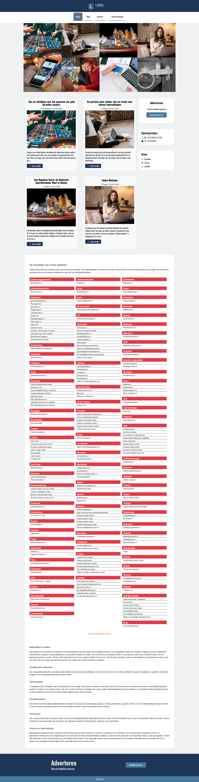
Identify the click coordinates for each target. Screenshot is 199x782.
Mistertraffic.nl (128, 310)
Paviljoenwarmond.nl (84, 390)
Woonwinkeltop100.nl (38, 301)
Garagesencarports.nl (39, 375)
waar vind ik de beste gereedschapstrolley (92, 512)
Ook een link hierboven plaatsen (99, 633)
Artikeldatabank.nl (37, 366)
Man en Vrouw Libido (131, 497)
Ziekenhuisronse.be (38, 608)
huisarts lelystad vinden (85, 515)
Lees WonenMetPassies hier (133, 453)
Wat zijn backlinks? (84, 438)
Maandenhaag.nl (37, 468)
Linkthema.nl (128, 590)
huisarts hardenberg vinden (87, 524)
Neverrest (126, 411)
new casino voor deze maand (41, 444)
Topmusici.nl (81, 500)
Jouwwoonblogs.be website (41, 393)
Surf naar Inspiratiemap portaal (88, 348)
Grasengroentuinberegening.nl (88, 310)
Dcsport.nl (80, 283)
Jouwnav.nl (81, 372)
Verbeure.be (81, 405)
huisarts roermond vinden (132, 608)
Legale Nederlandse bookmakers (135, 506)
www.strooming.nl (37, 617)
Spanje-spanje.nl (129, 480)
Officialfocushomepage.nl (86, 318)
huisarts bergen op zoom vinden (42, 488)
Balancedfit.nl (128, 387)
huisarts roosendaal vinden (87, 420)
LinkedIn (147, 166)
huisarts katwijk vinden (131, 447)
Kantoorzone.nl (36, 292)
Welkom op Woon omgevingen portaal (91, 572)
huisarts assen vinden (131, 605)
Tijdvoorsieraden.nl (38, 480)
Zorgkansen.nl (128, 462)
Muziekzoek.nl (82, 497)
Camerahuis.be (36, 572)
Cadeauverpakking (37, 432)
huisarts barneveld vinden (86, 429)
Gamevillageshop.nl (130, 292)
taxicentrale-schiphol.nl (131, 354)
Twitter (146, 162)
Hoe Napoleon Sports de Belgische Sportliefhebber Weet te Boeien (118, 40)
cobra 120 (34, 324)
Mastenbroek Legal (84, 488)
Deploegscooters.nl (130, 366)
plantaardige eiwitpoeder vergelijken (136, 438)
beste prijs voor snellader (86, 581)
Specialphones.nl (129, 420)
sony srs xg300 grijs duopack (87, 417)
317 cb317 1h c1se (38, 515)
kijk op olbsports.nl (130, 393)
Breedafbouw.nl (36, 283)
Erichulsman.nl (82, 375)
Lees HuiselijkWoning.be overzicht (43, 390)
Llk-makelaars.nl (83, 456)
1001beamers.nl (37, 312)
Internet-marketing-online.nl (87, 474)
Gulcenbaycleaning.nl (38, 477)
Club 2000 (34, 441)
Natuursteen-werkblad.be (40, 599)
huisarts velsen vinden (131, 444)
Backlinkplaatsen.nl (84, 333)
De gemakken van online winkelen (42, 74)
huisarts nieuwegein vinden (41, 491)
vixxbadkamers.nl (129, 581)
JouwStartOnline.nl (84, 336)
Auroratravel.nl (128, 318)
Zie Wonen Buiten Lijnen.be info (42, 497)
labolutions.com (36, 387)
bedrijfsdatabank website (40, 339)
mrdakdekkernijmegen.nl (86, 536)
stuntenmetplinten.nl (84, 545)
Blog (88, 16)
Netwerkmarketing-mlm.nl (132, 345)
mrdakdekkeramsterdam (132, 578)
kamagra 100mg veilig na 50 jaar (43, 330)
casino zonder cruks (38, 450)
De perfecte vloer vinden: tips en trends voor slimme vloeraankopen (80, 40)
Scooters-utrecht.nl (130, 363)
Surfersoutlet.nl (82, 471)
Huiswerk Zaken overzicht (86, 593)
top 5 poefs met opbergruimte (134, 435)
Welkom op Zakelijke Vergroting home (137, 617)
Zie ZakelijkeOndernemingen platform (90, 354)
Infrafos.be (35, 315)
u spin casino (35, 456)
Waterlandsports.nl (130, 390)
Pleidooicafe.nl (36, 310)
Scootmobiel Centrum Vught (133, 560)
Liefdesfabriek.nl (129, 539)
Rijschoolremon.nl (129, 327)
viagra (125, 551)
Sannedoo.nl (35, 307)
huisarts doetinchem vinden (87, 563)
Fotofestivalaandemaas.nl (40, 563)
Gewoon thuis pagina (84, 357)
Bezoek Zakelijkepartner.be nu (88, 527)
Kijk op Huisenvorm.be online (87, 345)
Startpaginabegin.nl (38, 318)
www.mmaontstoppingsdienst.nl (88, 447)
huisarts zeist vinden (84, 560)
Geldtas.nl (34, 551)
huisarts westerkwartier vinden (88, 426)
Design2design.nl (129, 515)
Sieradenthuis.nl (129, 375)
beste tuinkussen (129, 441)
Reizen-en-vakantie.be (85, 396)
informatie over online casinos (42, 333)
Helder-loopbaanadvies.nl (132, 471)
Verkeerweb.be (128, 488)
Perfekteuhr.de (82, 369)
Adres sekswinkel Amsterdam (41, 348)
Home (78, 16)
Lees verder (36, 166)
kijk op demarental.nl (38, 542)
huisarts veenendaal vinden (87, 423)
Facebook (147, 159)
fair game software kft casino (41, 447)
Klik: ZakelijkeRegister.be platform (43, 405)
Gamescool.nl (36, 590)
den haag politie (36, 423)
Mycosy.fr (80, 393)
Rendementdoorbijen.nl (39, 414)
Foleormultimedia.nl (84, 509)
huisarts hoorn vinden (85, 557)
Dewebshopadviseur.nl (131, 527)
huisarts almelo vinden (85, 521)
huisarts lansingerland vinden (41, 384)
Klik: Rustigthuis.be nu (39, 399)
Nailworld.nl (35, 533)
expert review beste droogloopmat (89, 414)
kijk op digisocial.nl (83, 477)
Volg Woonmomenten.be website (43, 402)
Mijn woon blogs (36, 396)
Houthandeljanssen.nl (85, 301)
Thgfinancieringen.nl (38, 554)
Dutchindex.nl (82, 327)
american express (129, 432)
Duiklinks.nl (127, 384)
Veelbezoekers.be (83, 468)
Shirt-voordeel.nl (129, 301)
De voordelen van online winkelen (118, 74)
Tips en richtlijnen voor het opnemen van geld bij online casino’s (42, 40)
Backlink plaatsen (156, 114)
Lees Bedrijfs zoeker (130, 611)
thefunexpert (81, 342)
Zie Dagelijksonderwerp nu (86, 590)
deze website (35, 453)
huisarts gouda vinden (85, 518)
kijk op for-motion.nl (84, 587)
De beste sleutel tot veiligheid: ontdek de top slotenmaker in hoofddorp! (156, 74)
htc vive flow (127, 602)
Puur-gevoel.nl (36, 304)
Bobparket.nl (127, 283)
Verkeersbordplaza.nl (131, 336)
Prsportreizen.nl (82, 292)
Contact (100, 16)
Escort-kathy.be (36, 524)
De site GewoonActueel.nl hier (88, 566)
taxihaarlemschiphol (130, 402)
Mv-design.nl (128, 518)
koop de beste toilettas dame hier (89, 584)
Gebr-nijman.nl (36, 321)
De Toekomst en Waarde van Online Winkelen (80, 74)
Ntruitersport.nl (82, 378)
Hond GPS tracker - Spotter (41, 581)
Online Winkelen (156, 40)
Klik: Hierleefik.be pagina (86, 569)
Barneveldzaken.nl (130, 542)
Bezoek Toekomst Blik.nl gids (41, 494)
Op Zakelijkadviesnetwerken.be (88, 351)
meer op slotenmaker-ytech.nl (88, 548)
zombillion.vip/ (36, 459)
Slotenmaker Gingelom (39, 336)
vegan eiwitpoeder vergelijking (134, 599)
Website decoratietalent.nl (86, 486)
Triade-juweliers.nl (83, 339)
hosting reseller (128, 429)
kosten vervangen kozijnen (86, 330)
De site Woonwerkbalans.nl (87, 596)
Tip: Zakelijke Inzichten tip (132, 614)
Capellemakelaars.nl (84, 459)
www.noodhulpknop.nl (131, 626)
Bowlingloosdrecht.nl (130, 536)
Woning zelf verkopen (131, 569)
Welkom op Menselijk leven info (88, 381)
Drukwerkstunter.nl (37, 506)
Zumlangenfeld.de (83, 366)
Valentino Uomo (36, 327)
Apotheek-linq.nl (36, 357)
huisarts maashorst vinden (132, 450)
